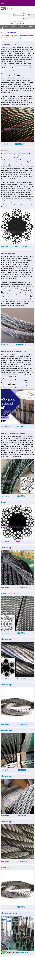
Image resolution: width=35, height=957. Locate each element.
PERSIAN (21, 24)
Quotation (5, 28)
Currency (30, 26)
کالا (29, 14)
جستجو (15, 14)
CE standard (21, 26)
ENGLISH (14, 24)
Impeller (13, 26)
